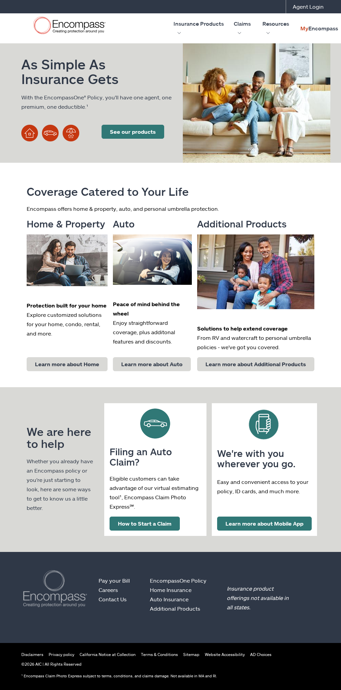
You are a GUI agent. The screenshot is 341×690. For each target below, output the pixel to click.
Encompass (319, 28)
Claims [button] (242, 23)
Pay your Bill (114, 580)
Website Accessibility (225, 654)
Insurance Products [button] (198, 23)
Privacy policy (61, 654)
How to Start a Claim (144, 523)
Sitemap (191, 654)
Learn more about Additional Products (255, 364)
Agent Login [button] (308, 6)
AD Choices (260, 654)
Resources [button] (275, 23)
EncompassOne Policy (178, 580)
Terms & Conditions (159, 654)
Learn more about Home (67, 364)
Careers (108, 590)
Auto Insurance (169, 599)
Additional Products (175, 608)
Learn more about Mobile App (264, 523)
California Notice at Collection (108, 654)
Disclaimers (32, 654)
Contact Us (113, 599)
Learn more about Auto (151, 364)
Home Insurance (170, 590)
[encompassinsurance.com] (69, 27)
